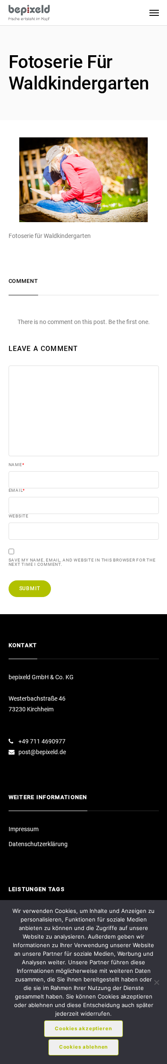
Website (19, 516)
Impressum (24, 829)
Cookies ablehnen (83, 1047)
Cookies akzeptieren (83, 1028)
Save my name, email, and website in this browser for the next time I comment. (82, 562)
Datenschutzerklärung (38, 844)
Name (16, 465)
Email (17, 490)
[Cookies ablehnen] (156, 982)
